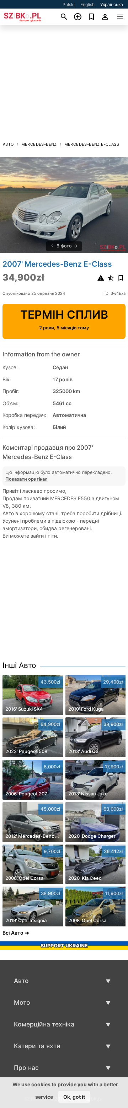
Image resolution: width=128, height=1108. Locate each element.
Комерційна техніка (44, 1024)
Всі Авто (12, 933)
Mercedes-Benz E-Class (91, 144)
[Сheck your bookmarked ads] (91, 16)
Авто (8, 144)
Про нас (26, 1067)
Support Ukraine (64, 945)
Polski (69, 4)
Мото (22, 1002)
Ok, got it (74, 1097)
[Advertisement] (64, 85)
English (87, 4)
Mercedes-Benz (39, 144)
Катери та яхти (37, 1046)
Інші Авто (19, 665)
